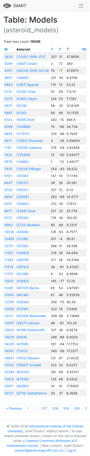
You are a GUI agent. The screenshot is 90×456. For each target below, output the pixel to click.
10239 (9, 232)
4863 (8, 85)
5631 (8, 106)
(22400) (22, 204)
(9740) (21, 113)
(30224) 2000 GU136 (32, 70)
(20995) (22, 197)
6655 (8, 134)
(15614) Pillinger (28, 169)
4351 (8, 70)
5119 (8, 91)
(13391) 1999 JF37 (30, 57)
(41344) (22, 274)
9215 (8, 204)
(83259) (22, 372)
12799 (9, 302)
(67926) (22, 344)
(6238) (21, 106)
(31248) (22, 239)
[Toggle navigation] (81, 6)
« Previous (14, 408)
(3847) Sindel (26, 64)
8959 (8, 197)
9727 (8, 218)
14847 (9, 358)
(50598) (22, 302)
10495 (9, 239)
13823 (9, 330)
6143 (8, 120)
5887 (8, 113)
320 (77, 408)
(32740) (22, 246)
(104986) (23, 127)
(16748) (22, 176)
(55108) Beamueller (31, 316)
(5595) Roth (25, 120)
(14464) (22, 162)
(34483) (22, 253)
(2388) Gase (25, 211)
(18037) (22, 183)
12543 (9, 295)
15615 (9, 379)
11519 (8, 267)
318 (55, 408)
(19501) (22, 190)
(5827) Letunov (28, 323)
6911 (8, 141)
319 (66, 408)
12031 (9, 281)
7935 (8, 169)
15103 (9, 365)
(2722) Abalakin (28, 225)
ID (6, 49)
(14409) (22, 78)
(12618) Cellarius (29, 148)
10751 (9, 246)
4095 (8, 64)
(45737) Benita (27, 288)
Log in (71, 450)
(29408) (22, 232)
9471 (8, 211)
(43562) (22, 281)
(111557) (23, 134)
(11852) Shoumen (29, 141)
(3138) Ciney (26, 91)
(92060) (22, 386)
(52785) (22, 309)
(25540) (22, 218)
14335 (9, 344)
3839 (8, 57)
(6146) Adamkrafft (30, 330)
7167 (8, 148)
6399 (8, 127)
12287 (9, 288)
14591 (9, 351)
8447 (8, 183)
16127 (8, 393)
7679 (8, 162)
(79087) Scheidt (28, 365)
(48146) (22, 295)
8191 (8, 176)
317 (44, 408)
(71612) (22, 351)
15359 (9, 372)
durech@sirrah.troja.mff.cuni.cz (39, 450)
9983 (8, 225)
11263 (9, 260)
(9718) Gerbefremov (31, 393)
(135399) (23, 155)
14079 (9, 337)
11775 (8, 274)
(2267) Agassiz (27, 85)
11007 (9, 253)
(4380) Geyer (26, 99)
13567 (9, 323)
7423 (8, 155)
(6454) (21, 337)
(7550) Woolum (27, 358)
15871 (9, 386)
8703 (8, 190)
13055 (9, 309)
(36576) (22, 260)
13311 (8, 316)
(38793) (22, 267)
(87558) (22, 379)
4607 (8, 78)
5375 (8, 99)
